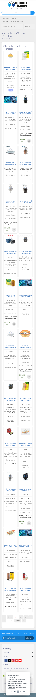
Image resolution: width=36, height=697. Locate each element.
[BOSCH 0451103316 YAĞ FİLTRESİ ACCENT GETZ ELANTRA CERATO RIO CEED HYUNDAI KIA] (10, 239)
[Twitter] (9, 660)
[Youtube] (20, 660)
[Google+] (16, 660)
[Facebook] (6, 660)
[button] (27, 26)
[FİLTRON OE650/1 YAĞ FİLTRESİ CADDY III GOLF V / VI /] (25, 150)
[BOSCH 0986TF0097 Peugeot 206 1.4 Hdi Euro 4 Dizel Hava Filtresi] (10, 533)
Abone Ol (29, 638)
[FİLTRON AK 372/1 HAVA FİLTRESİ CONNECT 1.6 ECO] (10, 100)
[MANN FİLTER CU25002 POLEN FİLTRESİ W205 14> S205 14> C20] (25, 55)
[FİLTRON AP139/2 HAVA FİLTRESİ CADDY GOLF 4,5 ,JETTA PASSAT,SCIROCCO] (25, 576)
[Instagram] (13, 660)
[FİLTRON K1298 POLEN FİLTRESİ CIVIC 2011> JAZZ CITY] (10, 150)
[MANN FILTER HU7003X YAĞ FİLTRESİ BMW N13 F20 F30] (10, 283)
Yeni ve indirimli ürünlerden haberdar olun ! (18, 633)
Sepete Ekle (29, 141)
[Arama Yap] (32, 13)
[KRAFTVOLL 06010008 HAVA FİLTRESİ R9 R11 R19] (25, 333)
